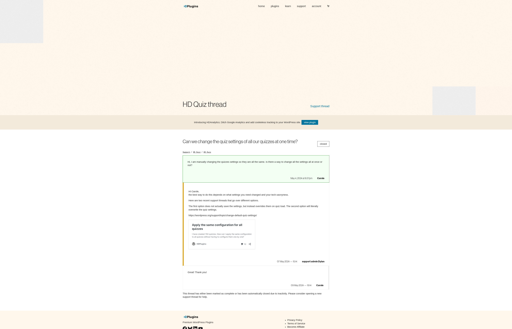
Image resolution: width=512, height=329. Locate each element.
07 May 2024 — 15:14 (287, 261)
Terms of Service (296, 323)
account (316, 6)
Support (186, 152)
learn (288, 6)
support (301, 6)
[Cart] (328, 6)
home (261, 6)
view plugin (310, 122)
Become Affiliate (296, 327)
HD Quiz (197, 152)
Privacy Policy (294, 320)
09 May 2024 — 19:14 (301, 285)
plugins (275, 6)
